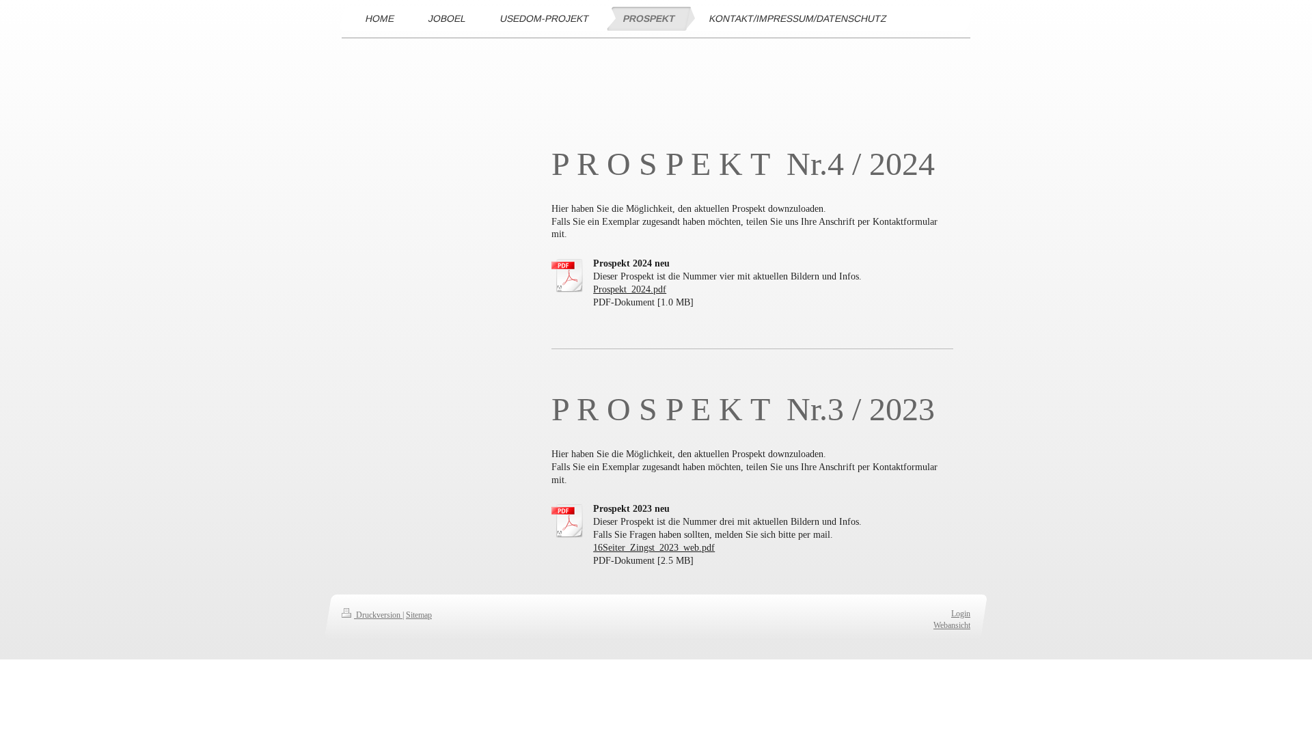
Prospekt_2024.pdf (629, 289)
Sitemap (419, 615)
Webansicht (951, 625)
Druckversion (378, 615)
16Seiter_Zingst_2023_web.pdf (654, 548)
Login (960, 613)
